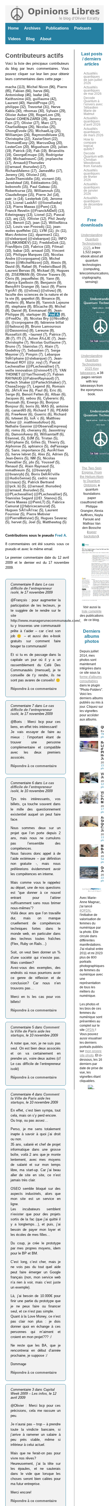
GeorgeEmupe (25, 155)
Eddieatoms (41, 183)
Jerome (56, 199)
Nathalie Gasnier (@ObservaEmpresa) (36, 426)
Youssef (47, 462)
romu (15, 430)
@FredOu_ (14, 318)
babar (17, 251)
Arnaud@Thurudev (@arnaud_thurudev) (24, 165)
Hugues (63, 271)
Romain (58, 386)
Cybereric (51, 398)
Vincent (58, 251)
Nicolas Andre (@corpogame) (34, 257)
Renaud (11, 466)
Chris (9, 279)
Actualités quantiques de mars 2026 (93, 132)
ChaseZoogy (15, 386)
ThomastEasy (16, 143)
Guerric (40, 414)
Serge (10, 394)
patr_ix (10, 199)
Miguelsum (40, 147)
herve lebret (21, 454)
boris (30, 406)
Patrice (55, 334)
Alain (49, 346)
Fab (37, 151)
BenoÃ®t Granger (19, 287)
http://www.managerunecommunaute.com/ (45, 621)
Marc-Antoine (16, 235)
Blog (30, 38)
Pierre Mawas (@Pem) (31, 207)
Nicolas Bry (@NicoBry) (49, 318)
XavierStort (41, 139)
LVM (43, 231)
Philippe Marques (27, 255)
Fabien (18, 91)
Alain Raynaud (37, 466)
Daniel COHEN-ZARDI (22, 119)
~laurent (35, 334)
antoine (62, 406)
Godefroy (12, 350)
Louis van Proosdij (28, 227)
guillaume (41, 99)
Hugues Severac (54, 518)
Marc (45, 123)
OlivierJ (32, 175)
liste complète (92, 611)
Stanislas (30, 346)
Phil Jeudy (57, 219)
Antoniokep (14, 95)
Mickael (43, 271)
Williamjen (14, 135)
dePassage (59, 446)
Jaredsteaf (13, 183)
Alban (55, 394)
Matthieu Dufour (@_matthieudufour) (32, 420)
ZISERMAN (20, 275)
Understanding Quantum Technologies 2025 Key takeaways (91, 364)
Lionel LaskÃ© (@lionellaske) (37, 203)
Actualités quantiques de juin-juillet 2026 (93, 78)
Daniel (16, 310)
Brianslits (56, 151)
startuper (33, 314)
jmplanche (54, 159)
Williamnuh (43, 191)
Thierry (53, 442)
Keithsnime (14, 99)
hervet (16, 522)
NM (33, 458)
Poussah (12, 402)
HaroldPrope (37, 103)
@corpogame (22, 322)
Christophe (14, 139)
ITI (19, 338)
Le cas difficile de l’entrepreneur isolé (32, 588)
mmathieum (15, 470)
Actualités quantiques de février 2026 (92, 175)
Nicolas (42, 127)
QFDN (89, 1029)
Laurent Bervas (17, 271)
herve (37, 91)
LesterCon (13, 147)
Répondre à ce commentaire (34, 689)
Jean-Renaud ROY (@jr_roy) (33, 360)
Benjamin (48, 283)
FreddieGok (48, 243)
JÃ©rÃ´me (19, 390)
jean (36, 223)
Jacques (12, 398)
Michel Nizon (37, 87)
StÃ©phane (14, 442)
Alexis (56, 263)
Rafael (27, 267)
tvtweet (17, 418)
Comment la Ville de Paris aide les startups (35, 1031)
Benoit (18, 223)
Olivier (26, 123)
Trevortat (35, 107)
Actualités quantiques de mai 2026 (93, 90)
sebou (31, 398)
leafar (37, 95)
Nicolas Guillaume (45, 342)
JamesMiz (47, 171)
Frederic (12, 303)
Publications (57, 28)
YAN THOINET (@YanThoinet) (35, 372)
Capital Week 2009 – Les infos (33, 1392)
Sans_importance (25, 450)
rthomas (30, 111)
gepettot (27, 299)
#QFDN (85, 910)
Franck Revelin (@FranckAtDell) (31, 211)
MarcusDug (46, 143)
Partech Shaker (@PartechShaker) (33, 382)
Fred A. (54, 314)
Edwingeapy (15, 215)
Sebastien (36, 350)
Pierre (62, 87)
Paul (39, 390)
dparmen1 (44, 235)
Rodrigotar (54, 155)
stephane (18, 306)
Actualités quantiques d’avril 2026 (92, 121)
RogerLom (44, 115)
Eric (53, 390)
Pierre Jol (44, 195)
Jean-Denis (14, 458)
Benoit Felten (33, 394)
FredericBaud (50, 267)
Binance (48, 299)
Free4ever (19, 414)
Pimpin (32, 354)
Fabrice (37, 247)
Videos (14, 38)
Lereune (42, 330)
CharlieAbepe (16, 127)
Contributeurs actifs (34, 55)
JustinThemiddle (19, 179)
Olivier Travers (48, 275)
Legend (39, 386)
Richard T (41, 410)
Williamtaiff (49, 434)
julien (62, 147)
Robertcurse (15, 191)
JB (7, 338)
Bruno (10, 346)
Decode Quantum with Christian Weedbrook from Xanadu (93, 160)
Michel (60, 306)
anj (15, 219)
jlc (58, 231)
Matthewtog (52, 522)
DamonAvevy (22, 434)
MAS (45, 406)
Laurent (11, 103)
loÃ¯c (34, 418)
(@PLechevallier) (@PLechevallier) (33, 494)
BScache (40, 306)
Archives (32, 28)
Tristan (46, 438)
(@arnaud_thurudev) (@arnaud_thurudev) (33, 488)
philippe (12, 107)
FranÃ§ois (13, 247)
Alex (41, 454)
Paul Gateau (40, 187)
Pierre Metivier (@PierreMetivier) (27, 516)
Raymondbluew (44, 135)
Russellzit (13, 334)
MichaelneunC (25, 159)
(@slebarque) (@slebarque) (27, 239)
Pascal (59, 215)
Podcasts (82, 28)
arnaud (37, 251)
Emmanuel (38, 310)
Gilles (35, 442)
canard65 (18, 410)
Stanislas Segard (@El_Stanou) (31, 498)
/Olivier (33, 219)
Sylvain (52, 111)
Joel (32, 522)
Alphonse (13, 446)
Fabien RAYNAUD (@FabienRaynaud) (34, 376)
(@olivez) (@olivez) (40, 291)
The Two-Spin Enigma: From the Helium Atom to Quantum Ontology (91, 477)
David (10, 267)
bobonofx (13, 187)
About (45, 38)
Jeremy (11, 175)
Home (13, 28)
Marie (30, 303)
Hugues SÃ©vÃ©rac (21, 510)
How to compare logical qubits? (90, 144)
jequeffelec (30, 279)
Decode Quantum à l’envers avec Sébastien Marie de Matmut (93, 106)
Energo (33, 402)
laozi (45, 287)
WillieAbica (58, 223)
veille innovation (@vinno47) (28, 370)
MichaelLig (44, 131)
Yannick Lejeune (55, 303)
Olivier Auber (16, 115)
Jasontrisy (56, 430)
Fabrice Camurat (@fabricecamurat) (35, 504)
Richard (60, 414)
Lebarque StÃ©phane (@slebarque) (32, 356)
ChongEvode (15, 131)
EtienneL (12, 438)
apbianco (35, 446)
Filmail (57, 247)
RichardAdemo (17, 171)
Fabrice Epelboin (19, 283)
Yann (50, 279)
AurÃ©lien (55, 450)
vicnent (48, 179)
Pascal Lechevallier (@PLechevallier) (32, 364)
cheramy (34, 430)
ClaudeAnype (16, 195)
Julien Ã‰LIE (39, 338)
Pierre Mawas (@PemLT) (25, 502)
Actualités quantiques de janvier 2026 (92, 189)
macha (10, 87)
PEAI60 (62, 410)
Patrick (19, 151)
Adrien (57, 454)
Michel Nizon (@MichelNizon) (32, 261)
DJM (30, 438)
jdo (31, 462)
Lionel (39, 215)
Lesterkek (33, 199)
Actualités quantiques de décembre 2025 (93, 202)
